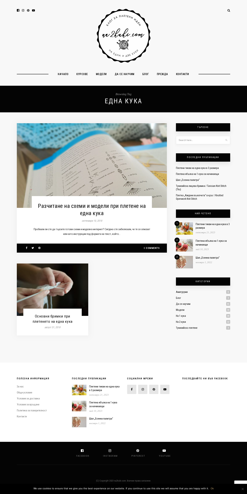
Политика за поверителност (32, 410)
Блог (145, 74)
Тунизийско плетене (186, 327)
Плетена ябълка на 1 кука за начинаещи (197, 174)
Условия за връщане (28, 404)
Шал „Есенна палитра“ (188, 179)
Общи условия (24, 392)
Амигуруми (182, 291)
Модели (101, 74)
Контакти (182, 74)
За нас (20, 386)
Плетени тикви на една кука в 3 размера (197, 168)
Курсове (82, 74)
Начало (63, 74)
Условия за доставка (28, 398)
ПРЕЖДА (162, 74)
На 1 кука (181, 315)
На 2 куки (181, 321)
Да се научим (125, 74)
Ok (212, 488)
